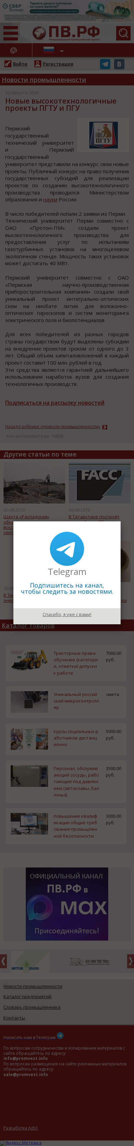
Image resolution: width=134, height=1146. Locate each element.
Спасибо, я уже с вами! (67, 614)
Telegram (67, 571)
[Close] (120, 521)
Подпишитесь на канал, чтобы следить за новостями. (67, 588)
